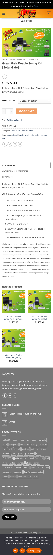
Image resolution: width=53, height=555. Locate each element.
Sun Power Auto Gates (33, 472)
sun (47, 467)
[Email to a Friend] (15, 144)
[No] (49, 545)
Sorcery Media (36, 532)
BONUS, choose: (8, 100)
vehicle (13, 476)
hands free (34, 458)
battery (34, 444)
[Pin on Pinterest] (20, 144)
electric (6, 454)
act (28, 440)
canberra (43, 444)
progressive (7, 467)
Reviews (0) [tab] (7, 177)
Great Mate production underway (25, 413)
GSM (38, 454)
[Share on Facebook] (4, 144)
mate (37, 135)
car (4, 449)
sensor (26, 467)
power (36, 463)
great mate (29, 135)
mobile (12, 463)
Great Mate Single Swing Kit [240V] (39, 317)
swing (5, 476)
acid (22, 440)
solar (42, 135)
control (17, 449)
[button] (4, 13)
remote (18, 467)
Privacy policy (34, 550)
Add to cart (26, 111)
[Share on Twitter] (9, 144)
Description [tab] (8, 165)
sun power (7, 472)
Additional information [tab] (15, 171)
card (10, 449)
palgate (21, 463)
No (22, 550)
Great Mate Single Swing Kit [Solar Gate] (13, 317)
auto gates (13, 444)
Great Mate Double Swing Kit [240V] (13, 356)
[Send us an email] (15, 395)
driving (43, 449)
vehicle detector (24, 476)
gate (22, 135)
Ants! (12, 421)
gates (20, 454)
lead (47, 458)
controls (25, 449)
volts (36, 476)
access (15, 440)
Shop (4, 59)
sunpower (18, 472)
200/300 (6, 440)
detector (34, 449)
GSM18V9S (8, 458)
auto (8, 135)
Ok (15, 550)
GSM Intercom (21, 458)
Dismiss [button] (38, 6)
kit (42, 458)
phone (28, 463)
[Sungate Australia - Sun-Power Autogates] (27, 13)
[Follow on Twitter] (9, 395)
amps (34, 440)
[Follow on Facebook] (4, 395)
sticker (40, 467)
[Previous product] (4, 77)
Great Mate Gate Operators (24, 59)
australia (42, 440)
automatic (15, 135)
